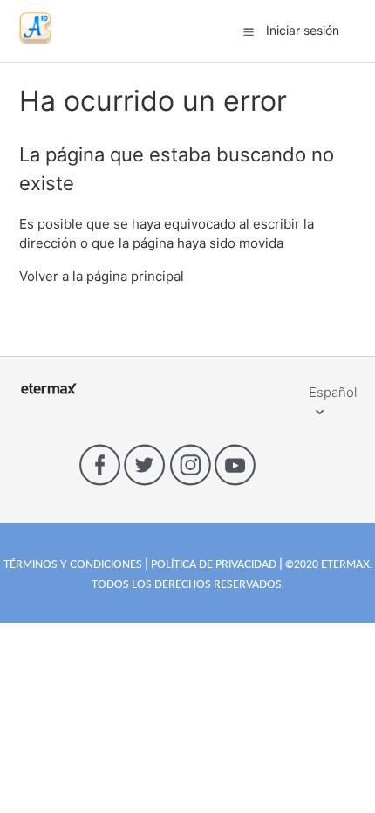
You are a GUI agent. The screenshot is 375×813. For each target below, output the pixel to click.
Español (333, 392)
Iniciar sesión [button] (302, 30)
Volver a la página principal (101, 276)
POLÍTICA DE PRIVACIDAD (213, 563)
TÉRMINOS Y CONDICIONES (74, 563)
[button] (248, 31)
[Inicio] (35, 39)
